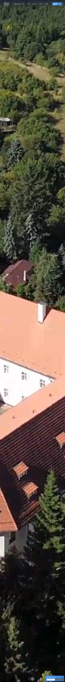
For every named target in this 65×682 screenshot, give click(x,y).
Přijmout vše (51, 679)
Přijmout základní (59, 679)
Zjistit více (54, 677)
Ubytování (34, 3)
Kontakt (46, 3)
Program (28, 3)
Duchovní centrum (17, 3)
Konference (40, 3)
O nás (23, 3)
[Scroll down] (32, 679)
